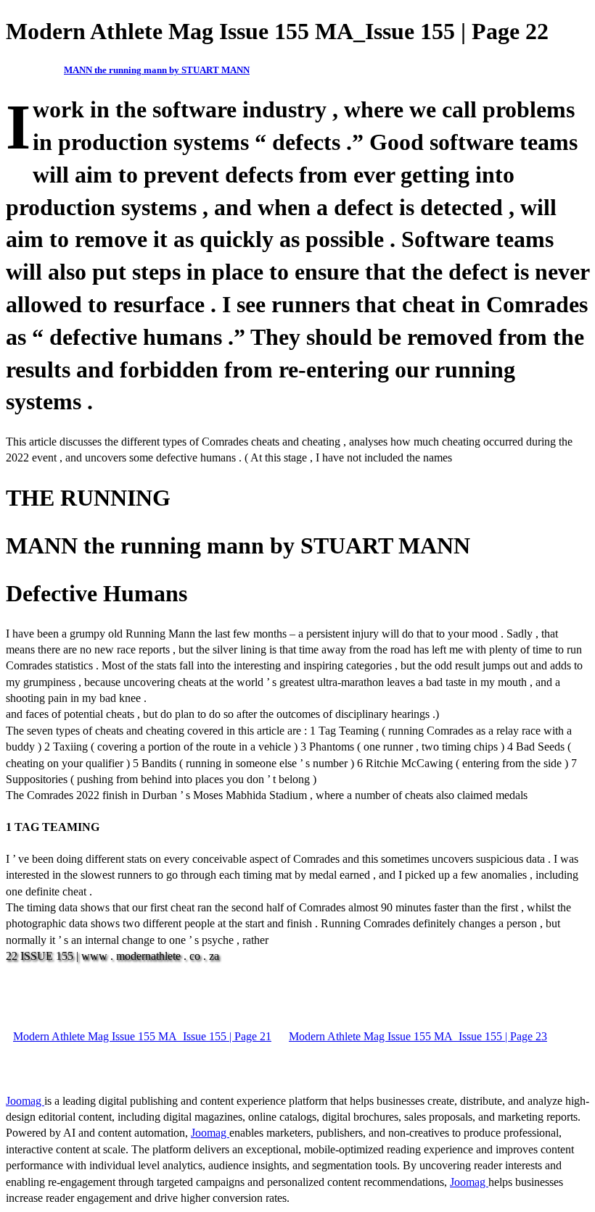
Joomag (25, 1101)
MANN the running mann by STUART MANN (157, 69)
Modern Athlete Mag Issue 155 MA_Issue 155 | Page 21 (142, 1036)
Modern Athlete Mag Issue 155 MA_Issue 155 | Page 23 (418, 1036)
